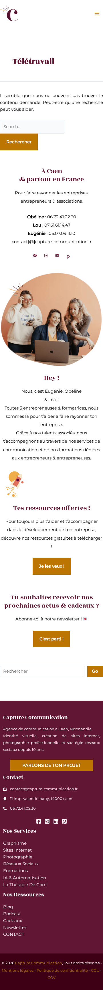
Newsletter (14, 927)
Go (95, 671)
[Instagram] (47, 821)
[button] (51, 765)
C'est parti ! (51, 639)
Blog (8, 907)
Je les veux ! (51, 566)
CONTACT (13, 934)
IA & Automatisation (24, 877)
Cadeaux (12, 920)
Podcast (11, 913)
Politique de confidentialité (62, 970)
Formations (15, 870)
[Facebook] (38, 821)
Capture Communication (38, 963)
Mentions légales (17, 970)
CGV (51, 977)
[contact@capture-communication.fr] (40, 789)
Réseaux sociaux (21, 863)
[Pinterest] (64, 821)
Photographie (17, 857)
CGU (95, 970)
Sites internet (17, 850)
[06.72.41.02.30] (19, 808)
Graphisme (15, 843)
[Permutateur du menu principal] (97, 13)
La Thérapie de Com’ (25, 884)
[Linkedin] (55, 821)
